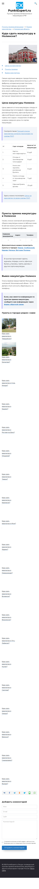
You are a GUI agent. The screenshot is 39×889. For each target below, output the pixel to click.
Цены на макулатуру (13, 66)
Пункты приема (11, 69)
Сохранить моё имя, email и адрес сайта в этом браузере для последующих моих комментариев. (20, 842)
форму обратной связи (14, 304)
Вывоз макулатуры (12, 73)
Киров (20, 248)
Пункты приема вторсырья (12, 27)
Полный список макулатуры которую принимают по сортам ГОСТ (18, 133)
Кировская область (22, 29)
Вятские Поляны (23, 250)
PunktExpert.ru (19, 10)
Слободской (29, 248)
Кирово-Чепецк (8, 250)
